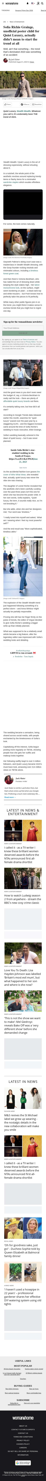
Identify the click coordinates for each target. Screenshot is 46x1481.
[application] (23, 203)
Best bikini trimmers (12, 1389)
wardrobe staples (11, 182)
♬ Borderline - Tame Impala (23, 656)
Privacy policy (23, 1440)
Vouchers (23, 1379)
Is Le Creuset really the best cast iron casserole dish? (12, 1373)
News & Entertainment (17, 22)
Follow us (26, 104)
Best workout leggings (12, 1393)
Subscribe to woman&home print (14, 1403)
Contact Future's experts (23, 1429)
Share (9, 104)
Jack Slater (15, 59)
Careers (23, 1448)
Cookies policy (23, 1444)
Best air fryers (34, 1389)
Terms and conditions (23, 1437)
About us (23, 1426)
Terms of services (29, 339)
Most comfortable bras (34, 1393)
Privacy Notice (31, 342)
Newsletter (38, 104)
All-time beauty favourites (12, 1369)
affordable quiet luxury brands (16, 401)
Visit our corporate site (33, 1473)
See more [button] (23, 467)
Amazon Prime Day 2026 (24, 10)
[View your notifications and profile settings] (27, 3)
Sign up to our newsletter (32, 1403)
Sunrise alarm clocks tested (34, 1369)
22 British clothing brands (34, 1373)
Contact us (23, 1433)
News (32, 62)
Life (4, 22)
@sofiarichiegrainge (23, 650)
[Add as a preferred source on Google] (23, 1462)
